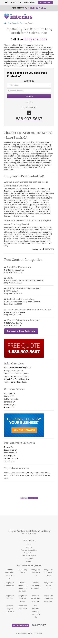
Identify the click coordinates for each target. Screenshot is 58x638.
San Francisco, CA (11, 458)
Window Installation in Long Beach (36, 585)
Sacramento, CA (10, 453)
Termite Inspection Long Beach (16, 376)
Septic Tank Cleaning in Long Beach (48, 598)
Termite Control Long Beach (15, 382)
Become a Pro (45, 2)
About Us (29, 547)
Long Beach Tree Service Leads (48, 572)
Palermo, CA (9, 407)
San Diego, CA (9, 455)
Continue (29, 96)
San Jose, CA (9, 461)
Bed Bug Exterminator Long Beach (17, 368)
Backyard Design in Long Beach (9, 608)
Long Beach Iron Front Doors (22, 598)
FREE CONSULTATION (13, 2)
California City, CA (11, 399)
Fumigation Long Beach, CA (35, 572)
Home (29, 544)
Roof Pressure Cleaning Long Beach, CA (35, 611)
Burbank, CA (9, 396)
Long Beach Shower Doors (48, 585)
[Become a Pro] (24, 425)
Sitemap (29, 561)
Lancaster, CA (9, 402)
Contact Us (29, 558)
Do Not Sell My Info (29, 556)
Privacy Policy (29, 553)
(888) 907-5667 (35, 39)
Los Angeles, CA (10, 450)
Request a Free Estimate (21, 331)
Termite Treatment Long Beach (16, 373)
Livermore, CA (9, 404)
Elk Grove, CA (9, 393)
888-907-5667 (39, 625)
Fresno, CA (8, 447)
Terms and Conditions (29, 550)
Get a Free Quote (20, 625)
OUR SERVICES (29, 2)
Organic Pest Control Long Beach (17, 379)
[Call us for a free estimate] (24, 348)
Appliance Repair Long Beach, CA (35, 598)
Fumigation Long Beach (13, 370)
